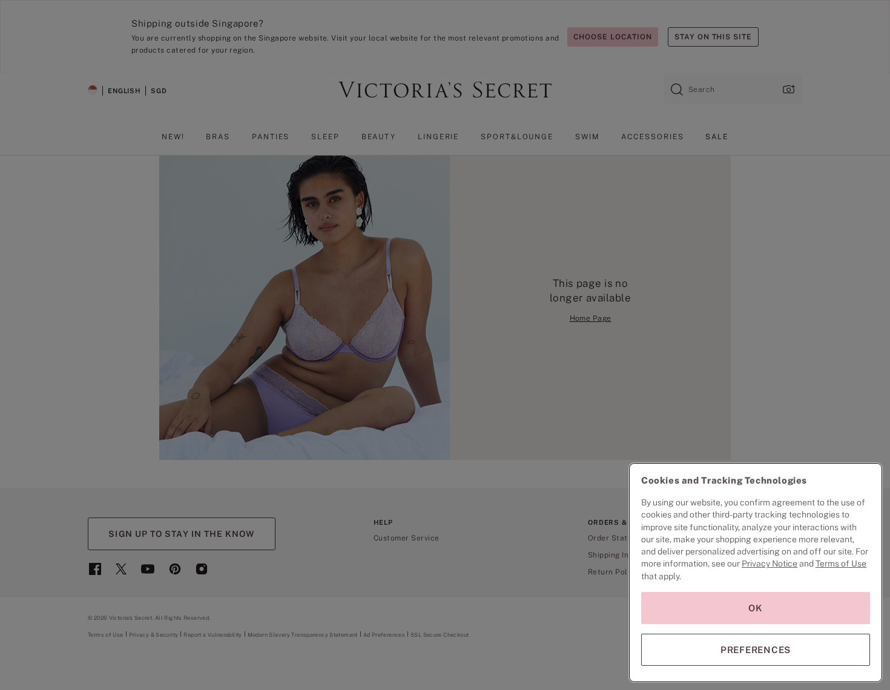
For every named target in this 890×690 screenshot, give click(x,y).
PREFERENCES (755, 650)
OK (755, 608)
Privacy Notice (769, 563)
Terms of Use (841, 563)
